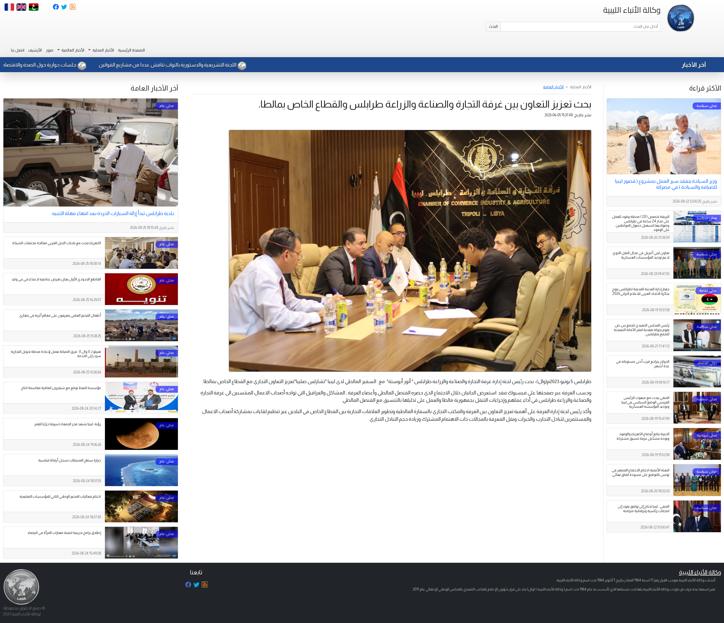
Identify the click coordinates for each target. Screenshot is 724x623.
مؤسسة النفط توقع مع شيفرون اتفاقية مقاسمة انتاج (61, 388)
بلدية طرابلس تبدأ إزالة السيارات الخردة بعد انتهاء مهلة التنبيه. (112, 213)
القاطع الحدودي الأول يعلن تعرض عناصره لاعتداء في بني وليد (56, 279)
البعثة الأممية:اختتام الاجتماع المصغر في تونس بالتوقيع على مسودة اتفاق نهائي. (640, 472)
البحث (493, 26)
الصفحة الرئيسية (131, 50)
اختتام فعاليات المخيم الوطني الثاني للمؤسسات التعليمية (60, 497)
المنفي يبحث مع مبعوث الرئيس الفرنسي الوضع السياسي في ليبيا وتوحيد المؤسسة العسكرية (645, 402)
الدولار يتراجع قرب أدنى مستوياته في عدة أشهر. (642, 364)
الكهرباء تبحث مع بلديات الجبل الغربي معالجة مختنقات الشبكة (56, 243)
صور (49, 50)
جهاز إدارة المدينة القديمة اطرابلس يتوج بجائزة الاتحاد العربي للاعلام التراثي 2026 (640, 291)
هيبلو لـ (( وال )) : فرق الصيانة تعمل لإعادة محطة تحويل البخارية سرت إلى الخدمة (56, 354)
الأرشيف (35, 50)
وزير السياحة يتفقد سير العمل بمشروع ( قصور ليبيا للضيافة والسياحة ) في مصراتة (666, 184)
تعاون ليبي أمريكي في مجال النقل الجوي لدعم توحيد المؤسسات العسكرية (641, 255)
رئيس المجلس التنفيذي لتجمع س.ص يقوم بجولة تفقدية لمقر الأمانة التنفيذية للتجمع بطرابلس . (641, 329)
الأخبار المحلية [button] (103, 50)
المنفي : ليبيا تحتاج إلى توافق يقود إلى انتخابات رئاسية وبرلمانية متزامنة (643, 508)
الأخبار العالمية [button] (72, 50)
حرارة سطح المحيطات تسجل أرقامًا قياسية (69, 460)
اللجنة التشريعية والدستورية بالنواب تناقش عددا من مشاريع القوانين (243, 65)
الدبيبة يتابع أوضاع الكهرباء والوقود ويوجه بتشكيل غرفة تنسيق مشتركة (643, 436)
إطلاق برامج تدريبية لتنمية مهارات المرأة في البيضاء (64, 533)
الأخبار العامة (553, 87)
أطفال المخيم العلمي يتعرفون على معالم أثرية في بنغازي (60, 315)
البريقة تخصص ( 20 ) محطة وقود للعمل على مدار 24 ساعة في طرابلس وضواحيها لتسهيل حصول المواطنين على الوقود (640, 223)
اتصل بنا (17, 50)
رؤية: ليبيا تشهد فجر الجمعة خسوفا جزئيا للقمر (67, 424)
